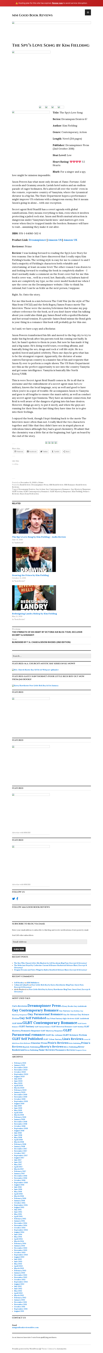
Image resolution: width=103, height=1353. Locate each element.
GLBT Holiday (78, 1027)
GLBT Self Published (27, 1039)
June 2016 (18, 1189)
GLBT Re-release (53, 1035)
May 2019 (18, 1110)
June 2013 (18, 1261)
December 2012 (20, 1275)
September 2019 (21, 1101)
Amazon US (55, 239)
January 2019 (19, 1119)
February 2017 (20, 1171)
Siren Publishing (31, 1050)
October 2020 (20, 1072)
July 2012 (18, 1286)
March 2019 (19, 1115)
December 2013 (20, 1248)
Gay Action (40, 489)
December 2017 (20, 1149)
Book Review (25, 485)
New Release (25, 1043)
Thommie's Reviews (65, 1050)
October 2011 (19, 1307)
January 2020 (19, 1092)
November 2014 (20, 1225)
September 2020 (21, 1074)
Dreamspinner (37, 239)
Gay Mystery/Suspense (81, 489)
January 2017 (19, 1173)
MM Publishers (33, 983)
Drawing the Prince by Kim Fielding (30, 575)
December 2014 (20, 1223)
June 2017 (18, 1162)
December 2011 (20, 1302)
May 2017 (18, 1164)
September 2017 (21, 1155)
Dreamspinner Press (39, 485)
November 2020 (21, 1070)
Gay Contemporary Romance (58, 489)
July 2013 (18, 1259)
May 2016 (18, 1192)
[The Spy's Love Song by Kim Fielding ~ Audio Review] (34, 521)
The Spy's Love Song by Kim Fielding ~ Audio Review (39, 537)
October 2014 (19, 1228)
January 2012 (19, 1300)
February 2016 (20, 1198)
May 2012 (18, 1291)
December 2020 (21, 1067)
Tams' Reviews (47, 1050)
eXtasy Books (67, 1006)
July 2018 (18, 1133)
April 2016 (18, 1194)
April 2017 (18, 1167)
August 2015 (19, 1207)
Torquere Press (80, 1050)
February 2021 (20, 1063)
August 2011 (19, 1311)
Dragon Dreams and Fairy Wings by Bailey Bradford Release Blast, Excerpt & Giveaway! (50, 970)
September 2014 (21, 1230)
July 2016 (18, 1187)
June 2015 (18, 1212)
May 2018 (18, 1137)
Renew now (57, 3)
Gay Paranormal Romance (45, 1014)
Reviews (15, 487)
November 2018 (20, 1124)
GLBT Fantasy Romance (43, 1027)
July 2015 (17, 1210)
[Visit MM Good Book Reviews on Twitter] (13, 899)
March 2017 (19, 1169)
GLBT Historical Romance (62, 1027)
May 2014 (18, 1237)
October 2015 (19, 1203)
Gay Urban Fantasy (54, 1018)
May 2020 (18, 1083)
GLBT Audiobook (82, 1018)
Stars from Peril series (29, 494)
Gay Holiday (75, 1011)
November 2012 (20, 1277)
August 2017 (19, 1158)
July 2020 (18, 1079)
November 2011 (20, 1304)
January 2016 (19, 1201)
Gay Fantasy (64, 1011)
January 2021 (19, 1065)
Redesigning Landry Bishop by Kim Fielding (34, 613)
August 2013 (19, 1257)
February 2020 (20, 1090)
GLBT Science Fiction (75, 1035)
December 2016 (20, 1176)
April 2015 (18, 1216)
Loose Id (87, 1039)
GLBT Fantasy (26, 1026)
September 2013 (21, 1255)
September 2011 (21, 1309)
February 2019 (20, 1117)
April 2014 (18, 1239)
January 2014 (19, 1246)
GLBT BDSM (17, 1023)
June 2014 (18, 1234)
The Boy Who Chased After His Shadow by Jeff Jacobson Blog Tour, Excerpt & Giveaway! (50, 963)
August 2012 (19, 1284)
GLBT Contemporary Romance (36, 491)
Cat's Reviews (19, 1006)
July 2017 (17, 1160)
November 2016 (20, 1178)
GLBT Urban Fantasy (52, 1039)
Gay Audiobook (80, 1006)
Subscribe (19, 949)
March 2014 (19, 1241)
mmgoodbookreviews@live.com (25, 1327)
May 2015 (18, 1214)
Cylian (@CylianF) (21, 985)
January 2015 (19, 1221)
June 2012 (18, 1289)
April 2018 (18, 1140)
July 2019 (18, 1106)
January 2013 (19, 1273)
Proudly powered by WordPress (25, 1349)
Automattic (61, 1349)
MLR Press (16, 1043)
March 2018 (19, 1142)
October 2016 (19, 1180)
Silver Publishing (71, 1047)
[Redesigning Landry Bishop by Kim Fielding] (34, 597)
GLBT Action (17, 491)
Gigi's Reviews (68, 1018)
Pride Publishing (75, 1043)
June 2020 (18, 1081)
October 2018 (19, 1126)
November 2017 (20, 1151)
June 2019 (18, 1108)
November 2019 (20, 1097)
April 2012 (18, 1293)
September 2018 (21, 1128)
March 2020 (19, 1088)
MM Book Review (56, 485)
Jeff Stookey (19, 983)
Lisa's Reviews (72, 1039)
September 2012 (21, 1282)
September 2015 (21, 1205)
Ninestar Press (39, 1043)
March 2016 (19, 1196)
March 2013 (19, 1268)
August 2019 (19, 1104)
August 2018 (19, 1131)
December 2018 (20, 1122)
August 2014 (19, 1232)
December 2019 (20, 1095)
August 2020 (19, 1076)
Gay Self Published (32, 1018)
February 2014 (20, 1243)
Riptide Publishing (31, 1047)
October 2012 (19, 1280)
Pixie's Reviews (57, 1043)
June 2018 (18, 1135)
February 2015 (20, 1219)
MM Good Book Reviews (32, 15)
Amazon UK (70, 239)
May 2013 (18, 1264)
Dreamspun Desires (26, 489)
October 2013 (19, 1252)
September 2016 (21, 1183)
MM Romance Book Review (75, 485)
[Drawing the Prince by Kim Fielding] (34, 559)
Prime (40, 482)
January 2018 (19, 1146)
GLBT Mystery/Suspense (60, 491)
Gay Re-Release (70, 1014)
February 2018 (20, 1144)
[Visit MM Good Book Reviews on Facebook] (17, 899)
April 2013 (18, 1266)
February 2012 (20, 1298)
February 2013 (20, 1271)
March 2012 (19, 1295)
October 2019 (19, 1099)
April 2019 (18, 1113)
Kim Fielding (77, 491)
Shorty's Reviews (51, 1046)
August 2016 (19, 1185)
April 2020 (18, 1086)
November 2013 (20, 1250)
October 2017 (19, 1153)
